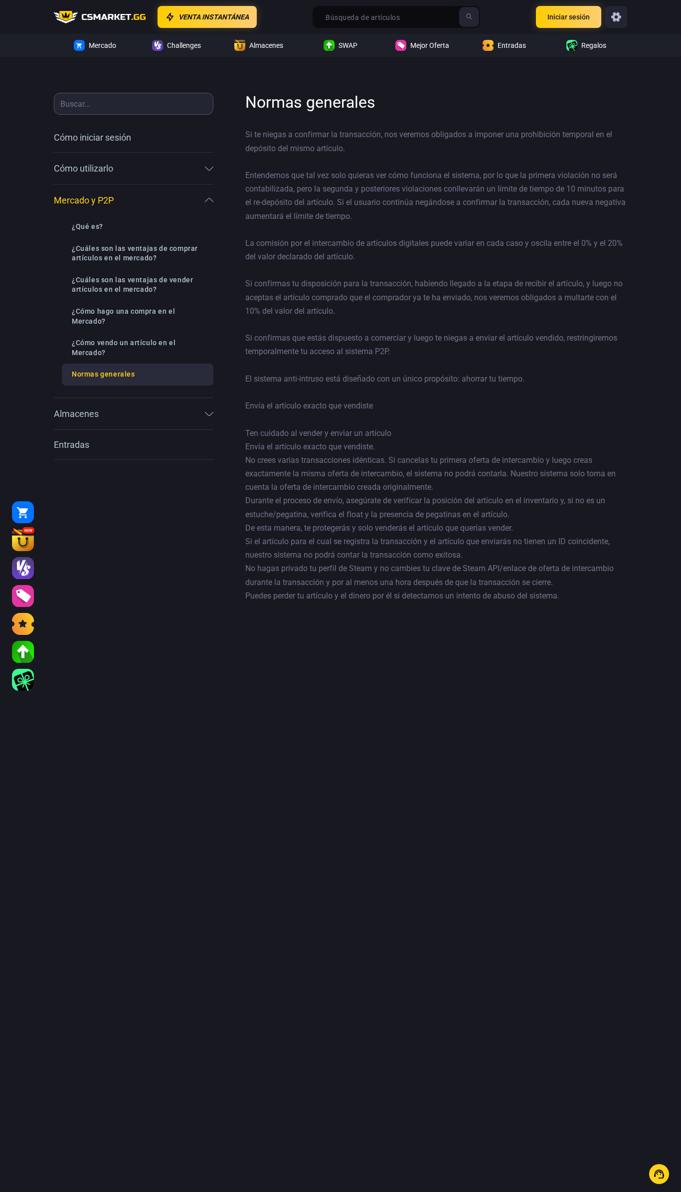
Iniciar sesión (568, 17)
